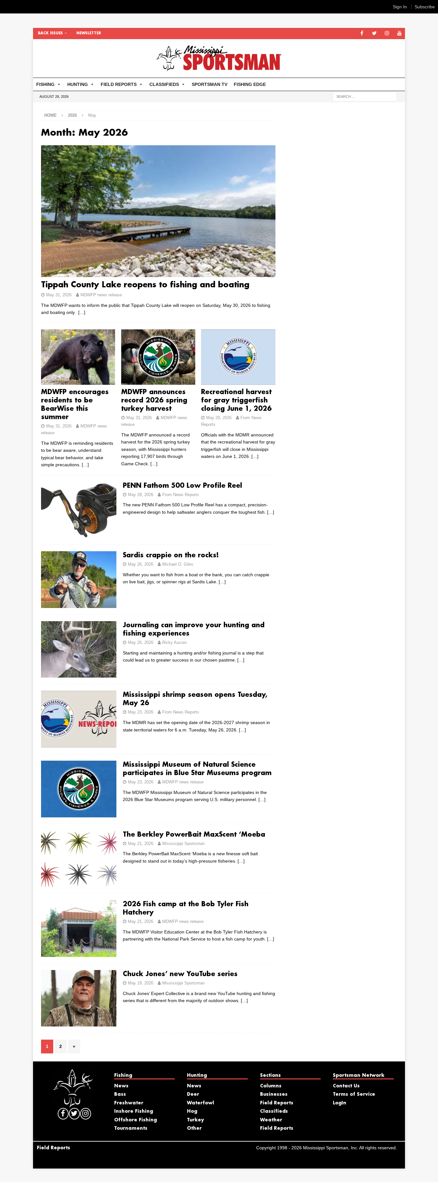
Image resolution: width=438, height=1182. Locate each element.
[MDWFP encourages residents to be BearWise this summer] (78, 357)
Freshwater (128, 1103)
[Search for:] (365, 96)
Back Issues (50, 33)
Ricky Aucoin (174, 642)
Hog (192, 1111)
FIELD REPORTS (119, 84)
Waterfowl (200, 1103)
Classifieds (274, 1111)
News (121, 1086)
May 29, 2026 (219, 417)
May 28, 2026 (140, 494)
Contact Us (346, 1086)
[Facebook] (361, 33)
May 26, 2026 (140, 564)
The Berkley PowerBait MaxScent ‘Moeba (194, 834)
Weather (271, 1120)
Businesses (274, 1094)
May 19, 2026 (140, 983)
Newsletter (88, 33)
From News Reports (180, 494)
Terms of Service (354, 1094)
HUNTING (77, 84)
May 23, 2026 (140, 712)
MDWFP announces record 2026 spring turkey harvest (154, 400)
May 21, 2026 (140, 843)
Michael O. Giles (177, 564)
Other (194, 1128)
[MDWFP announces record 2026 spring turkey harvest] (158, 357)
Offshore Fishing (135, 1120)
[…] (81, 312)
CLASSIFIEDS (164, 84)
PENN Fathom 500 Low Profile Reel (182, 485)
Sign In (400, 6)
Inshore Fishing (133, 1111)
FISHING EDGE (250, 84)
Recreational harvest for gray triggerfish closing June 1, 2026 (236, 400)
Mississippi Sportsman (183, 843)
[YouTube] (399, 33)
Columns (271, 1086)
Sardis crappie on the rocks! (171, 555)
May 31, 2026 (59, 294)
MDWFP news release (101, 294)
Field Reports (276, 1103)
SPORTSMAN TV (209, 84)
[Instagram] (386, 33)
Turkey (195, 1120)
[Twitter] (374, 33)
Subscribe (425, 6)
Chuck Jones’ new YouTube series (180, 974)
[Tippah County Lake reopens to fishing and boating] (158, 211)
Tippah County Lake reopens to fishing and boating (145, 285)
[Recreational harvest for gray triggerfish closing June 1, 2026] (238, 357)
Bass (120, 1094)
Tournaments (130, 1128)
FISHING (45, 84)
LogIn (339, 1103)
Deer (193, 1094)
